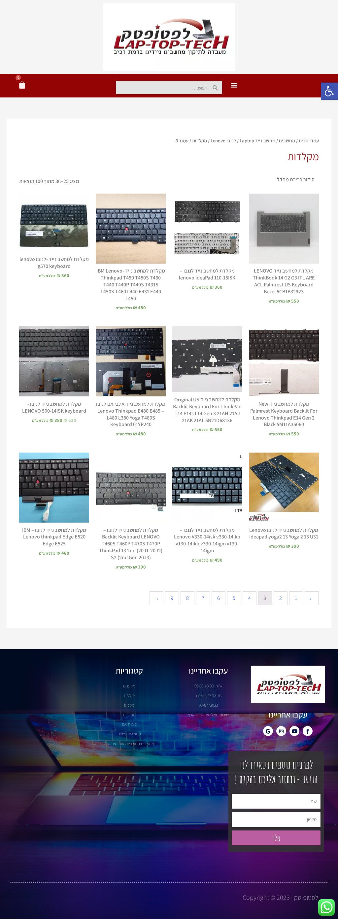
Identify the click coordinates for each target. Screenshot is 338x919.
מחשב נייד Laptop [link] (257, 140)
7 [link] (203, 598)
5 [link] (234, 598)
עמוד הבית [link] (309, 140)
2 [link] (280, 598)
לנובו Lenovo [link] (223, 140)
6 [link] (218, 598)
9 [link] (172, 598)
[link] (329, 91)
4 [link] (249, 598)
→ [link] (311, 598)
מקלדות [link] (199, 140)
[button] (234, 84)
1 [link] (296, 598)
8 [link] (187, 598)
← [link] (156, 598)
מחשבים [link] (287, 140)
